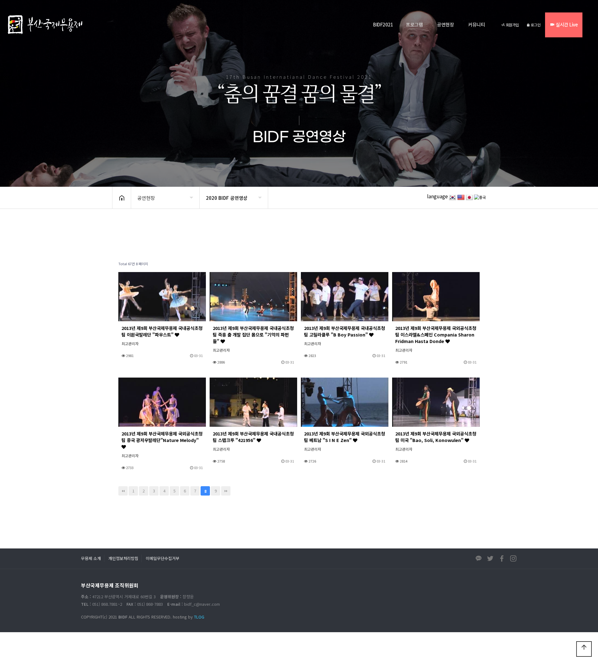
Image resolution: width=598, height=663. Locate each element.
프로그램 (414, 24)
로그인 (535, 25)
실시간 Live (566, 24)
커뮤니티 (476, 24)
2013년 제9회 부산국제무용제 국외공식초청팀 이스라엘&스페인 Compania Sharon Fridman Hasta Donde (435, 334)
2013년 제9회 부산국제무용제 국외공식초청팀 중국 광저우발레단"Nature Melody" (161, 436)
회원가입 (512, 25)
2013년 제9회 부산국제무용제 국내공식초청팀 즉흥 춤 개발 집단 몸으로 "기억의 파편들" (253, 334)
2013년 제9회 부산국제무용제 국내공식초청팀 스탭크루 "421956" (253, 436)
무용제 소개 (91, 558)
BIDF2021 (383, 24)
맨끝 (225, 491)
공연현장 (445, 24)
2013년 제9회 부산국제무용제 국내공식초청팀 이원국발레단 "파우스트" (161, 331)
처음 (123, 491)
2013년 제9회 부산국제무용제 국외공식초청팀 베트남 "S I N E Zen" (344, 436)
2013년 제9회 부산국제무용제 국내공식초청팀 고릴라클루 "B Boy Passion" (344, 331)
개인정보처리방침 (123, 558)
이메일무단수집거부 (162, 558)
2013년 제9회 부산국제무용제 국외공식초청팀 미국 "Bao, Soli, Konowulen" (435, 436)
